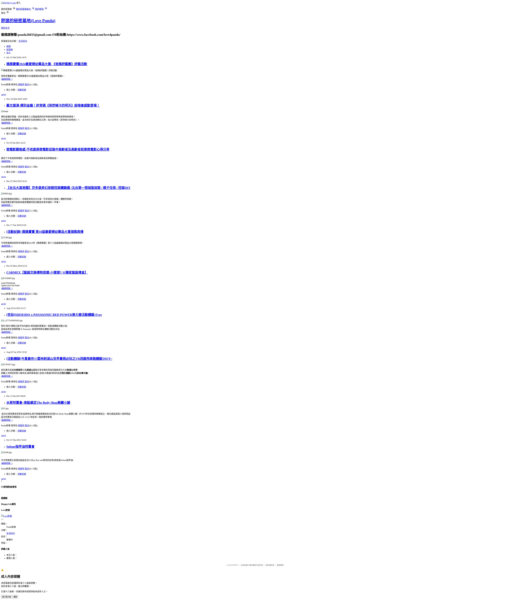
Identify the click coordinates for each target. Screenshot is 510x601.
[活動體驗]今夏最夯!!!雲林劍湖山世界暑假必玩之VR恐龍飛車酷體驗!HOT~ (59, 358)
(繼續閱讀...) (6, 79)
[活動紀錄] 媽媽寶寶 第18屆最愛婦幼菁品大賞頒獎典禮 (44, 231)
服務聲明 (280, 565)
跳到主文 (5, 28)
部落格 (9, 49)
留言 (27, 84)
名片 (8, 53)
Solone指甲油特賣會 (20, 446)
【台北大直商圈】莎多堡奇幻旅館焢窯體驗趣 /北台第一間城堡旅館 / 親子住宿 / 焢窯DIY (68, 187)
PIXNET (235, 565)
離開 (15, 597)
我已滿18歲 (6, 597)
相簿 (8, 46)
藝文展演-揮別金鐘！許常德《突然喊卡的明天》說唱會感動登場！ (53, 105)
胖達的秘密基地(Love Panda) (28, 20)
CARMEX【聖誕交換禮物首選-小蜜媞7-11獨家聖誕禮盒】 (47, 272)
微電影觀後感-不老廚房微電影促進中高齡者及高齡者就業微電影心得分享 (57, 149)
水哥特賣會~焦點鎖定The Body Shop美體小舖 (38, 402)
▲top (3, 94)
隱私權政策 (270, 565)
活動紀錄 (22, 90)
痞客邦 (21, 84)
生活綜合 (23, 41)
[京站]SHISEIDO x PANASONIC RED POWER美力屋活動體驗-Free (54, 314)
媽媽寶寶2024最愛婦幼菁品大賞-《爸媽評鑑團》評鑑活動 (46, 64)
